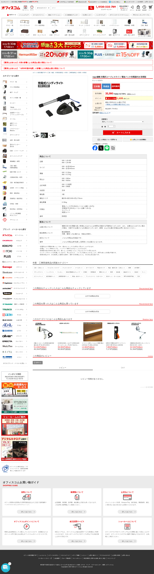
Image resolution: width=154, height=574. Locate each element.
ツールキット (79, 267)
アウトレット (14, 220)
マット (144, 272)
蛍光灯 (136, 272)
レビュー (84, 555)
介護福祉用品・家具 (16, 177)
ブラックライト (38, 272)
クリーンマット (38, 276)
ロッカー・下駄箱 (99, 25)
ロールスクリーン (38, 15)
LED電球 (136, 267)
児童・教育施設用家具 (17, 182)
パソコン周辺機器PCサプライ (15, 214)
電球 (111, 272)
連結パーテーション (54, 15)
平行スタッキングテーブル (141, 15)
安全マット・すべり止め (113, 276)
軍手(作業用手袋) (129, 276)
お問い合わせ (149, 2)
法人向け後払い (116, 2)
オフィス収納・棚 (15, 98)
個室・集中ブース (114, 35)
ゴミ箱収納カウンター (71, 15)
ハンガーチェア (100, 15)
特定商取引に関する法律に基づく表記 (94, 558)
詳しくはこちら (26, 512)
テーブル (54, 25)
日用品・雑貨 (14, 204)
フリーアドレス (25, 25)
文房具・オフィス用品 (17, 188)
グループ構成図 (66, 558)
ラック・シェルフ (84, 25)
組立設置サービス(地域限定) (98, 2)
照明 (129, 267)
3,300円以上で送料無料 (67, 2)
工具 (138, 276)
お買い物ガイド (93, 555)
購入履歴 (138, 10)
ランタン (60, 272)
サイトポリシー (77, 558)
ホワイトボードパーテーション (119, 15)
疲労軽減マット (50, 276)
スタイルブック (65, 555)
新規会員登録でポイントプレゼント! (124, 8)
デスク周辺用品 (40, 25)
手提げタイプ (101, 267)
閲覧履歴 (144, 10)
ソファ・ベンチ (25, 35)
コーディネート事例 (144, 36)
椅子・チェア (9, 35)
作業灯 (85, 272)
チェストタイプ (67, 267)
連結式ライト (127, 272)
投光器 (118, 272)
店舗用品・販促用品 (16, 198)
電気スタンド (103, 272)
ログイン (132, 10)
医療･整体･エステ (15, 172)
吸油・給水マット (77, 276)
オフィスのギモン (53, 555)
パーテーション (114, 25)
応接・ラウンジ (54, 35)
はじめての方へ (131, 2)
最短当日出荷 (82, 2)
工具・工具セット (39, 267)
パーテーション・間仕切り (15, 129)
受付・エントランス (39, 35)
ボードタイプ (90, 267)
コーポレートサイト (44, 558)
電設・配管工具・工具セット (116, 267)
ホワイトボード (84, 35)
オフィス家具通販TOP (30, 555)
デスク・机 (9, 25)
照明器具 (93, 272)
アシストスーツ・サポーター (94, 276)
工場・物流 (144, 25)
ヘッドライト (50, 272)
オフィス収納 (69, 25)
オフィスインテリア (99, 35)
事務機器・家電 (129, 25)
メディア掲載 (76, 555)
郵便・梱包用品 (15, 193)
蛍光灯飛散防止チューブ (73, 272)
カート (150, 10)
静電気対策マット (64, 276)
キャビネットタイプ (53, 267)
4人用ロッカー (87, 15)
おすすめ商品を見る (92, 296)
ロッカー (12, 103)
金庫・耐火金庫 (69, 35)
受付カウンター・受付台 (15, 145)
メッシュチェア (24, 15)
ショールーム (42, 555)
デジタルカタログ (105, 555)
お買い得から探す (129, 35)
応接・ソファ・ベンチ (17, 151)
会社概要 (140, 2)
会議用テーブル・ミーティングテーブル (17, 113)
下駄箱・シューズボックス (15, 108)
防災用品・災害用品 (16, 209)
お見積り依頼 (116, 555)
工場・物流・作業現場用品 (13, 166)
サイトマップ (111, 558)
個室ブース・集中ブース (14, 124)
